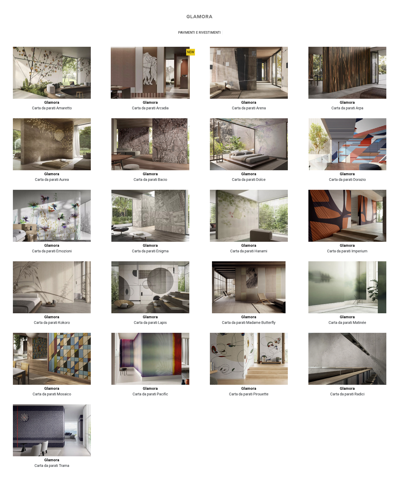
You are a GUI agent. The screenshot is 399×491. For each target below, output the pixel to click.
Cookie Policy (207, 486)
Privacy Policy (191, 486)
